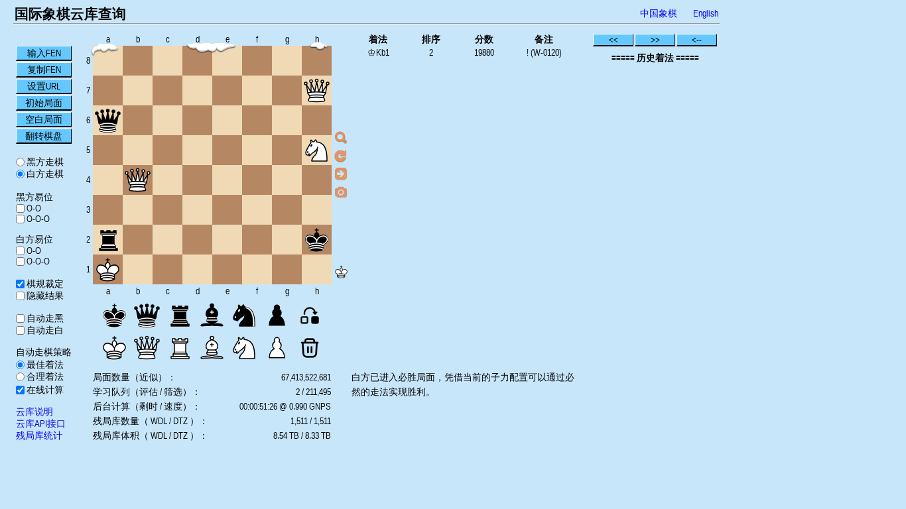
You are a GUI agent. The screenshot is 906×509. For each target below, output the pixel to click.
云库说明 (34, 411)
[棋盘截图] (341, 191)
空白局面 (43, 119)
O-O (33, 208)
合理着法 (44, 376)
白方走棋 (44, 173)
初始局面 (43, 102)
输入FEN (44, 53)
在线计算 (44, 389)
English (705, 13)
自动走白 (44, 330)
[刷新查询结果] (341, 156)
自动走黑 (44, 318)
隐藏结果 (44, 295)
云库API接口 (41, 423)
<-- (697, 39)
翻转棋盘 (43, 136)
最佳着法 (44, 364)
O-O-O (37, 218)
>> (655, 39)
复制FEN (44, 69)
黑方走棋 (44, 161)
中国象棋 (658, 13)
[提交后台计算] (341, 138)
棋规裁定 (44, 283)
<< (613, 39)
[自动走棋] (341, 174)
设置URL (43, 86)
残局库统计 (39, 435)
